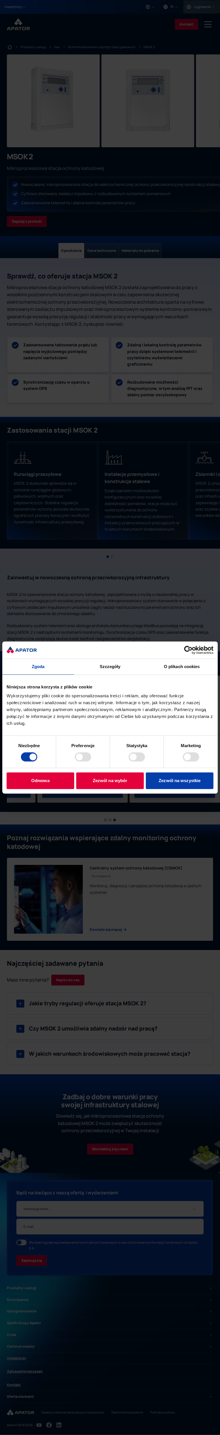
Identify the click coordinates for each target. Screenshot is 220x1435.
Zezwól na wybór (110, 780)
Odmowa (40, 780)
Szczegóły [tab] (110, 666)
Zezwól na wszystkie (180, 780)
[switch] (83, 756)
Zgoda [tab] (38, 666)
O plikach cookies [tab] (182, 666)
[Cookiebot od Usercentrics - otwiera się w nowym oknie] (188, 650)
